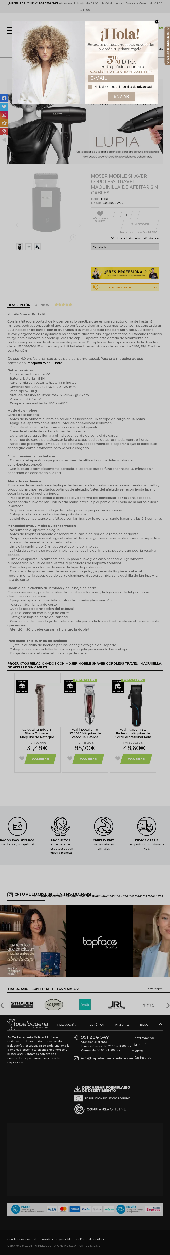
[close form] (156, 21)
